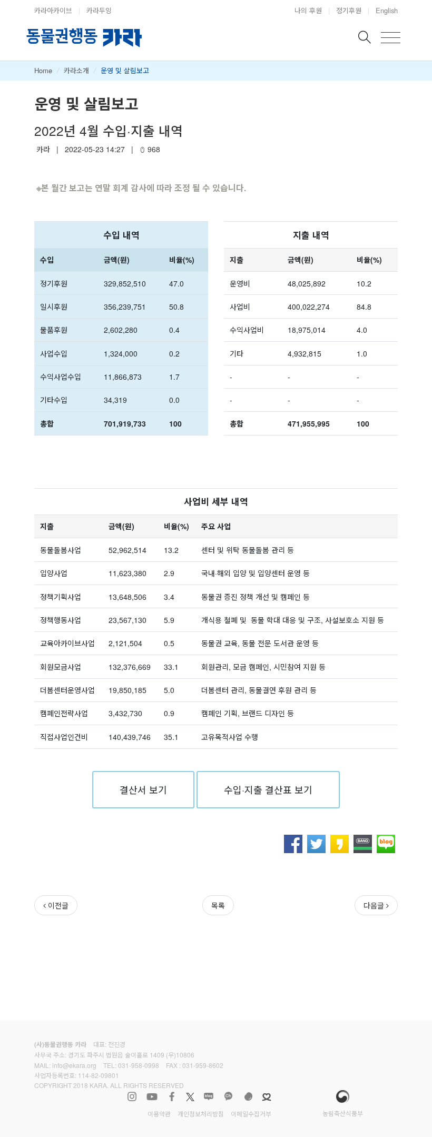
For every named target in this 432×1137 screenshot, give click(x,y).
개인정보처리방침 (201, 1113)
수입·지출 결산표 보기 (268, 789)
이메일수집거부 (251, 1113)
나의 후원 (308, 10)
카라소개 (76, 70)
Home (43, 70)
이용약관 (159, 1113)
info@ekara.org (74, 1065)
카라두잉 (99, 10)
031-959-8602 (202, 1065)
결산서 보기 (143, 789)
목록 (218, 905)
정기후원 (348, 10)
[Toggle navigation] (391, 37)
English (387, 10)
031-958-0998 (138, 1065)
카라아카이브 (53, 10)
